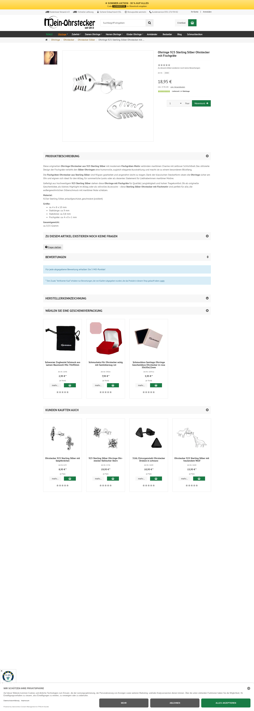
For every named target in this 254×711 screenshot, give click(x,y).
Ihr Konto (194, 12)
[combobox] (175, 103)
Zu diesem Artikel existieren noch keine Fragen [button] (81, 236)
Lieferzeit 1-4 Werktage (181, 91)
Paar (187, 103)
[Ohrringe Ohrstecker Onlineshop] (69, 23)
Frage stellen (54, 247)
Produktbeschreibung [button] (62, 156)
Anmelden (207, 12)
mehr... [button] (55, 385)
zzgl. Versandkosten (178, 87)
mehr (162, 281)
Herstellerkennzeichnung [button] (65, 298)
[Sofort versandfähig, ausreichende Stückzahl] (164, 91)
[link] (179, 66)
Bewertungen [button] (55, 257)
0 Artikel (181, 22)
